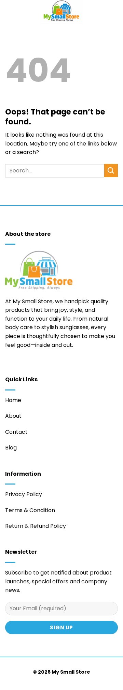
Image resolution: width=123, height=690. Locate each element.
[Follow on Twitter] (9, 365)
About (13, 416)
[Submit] (111, 170)
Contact (16, 432)
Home (13, 400)
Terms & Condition (30, 510)
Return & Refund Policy (35, 526)
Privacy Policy (23, 494)
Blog (11, 447)
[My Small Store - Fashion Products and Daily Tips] (61, 12)
